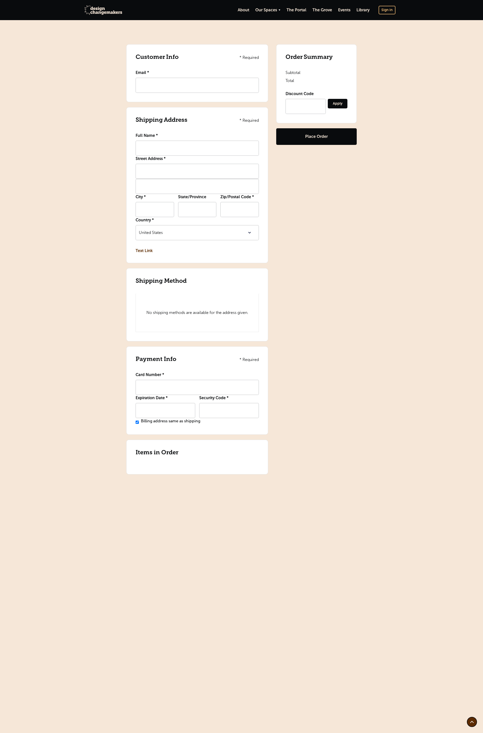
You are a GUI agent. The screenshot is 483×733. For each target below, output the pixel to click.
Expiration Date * (152, 397)
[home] (103, 10)
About (243, 10)
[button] (267, 10)
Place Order (316, 136)
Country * (145, 220)
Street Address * (151, 158)
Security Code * (213, 397)
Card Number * (150, 374)
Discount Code (300, 93)
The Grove (322, 10)
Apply (337, 103)
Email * (142, 72)
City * (141, 196)
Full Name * (147, 135)
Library (363, 10)
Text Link (144, 250)
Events (344, 10)
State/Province (192, 196)
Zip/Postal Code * (237, 196)
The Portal (296, 10)
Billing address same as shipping (170, 421)
